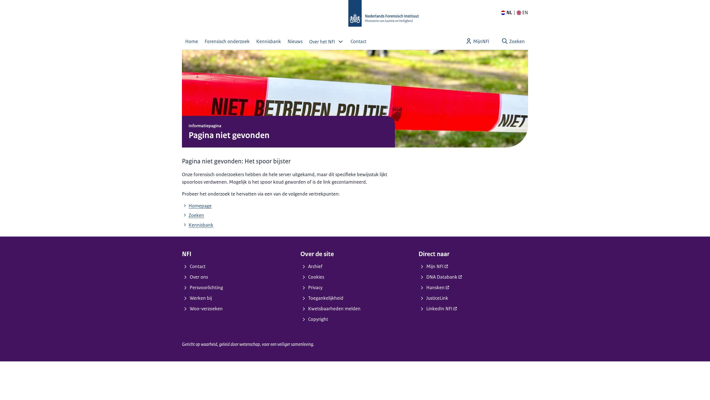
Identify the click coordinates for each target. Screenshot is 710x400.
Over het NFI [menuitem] (322, 42)
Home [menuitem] (191, 41)
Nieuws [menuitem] (295, 41)
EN (525, 12)
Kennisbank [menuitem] (268, 41)
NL (509, 12)
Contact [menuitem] (358, 41)
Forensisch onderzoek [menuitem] (227, 41)
